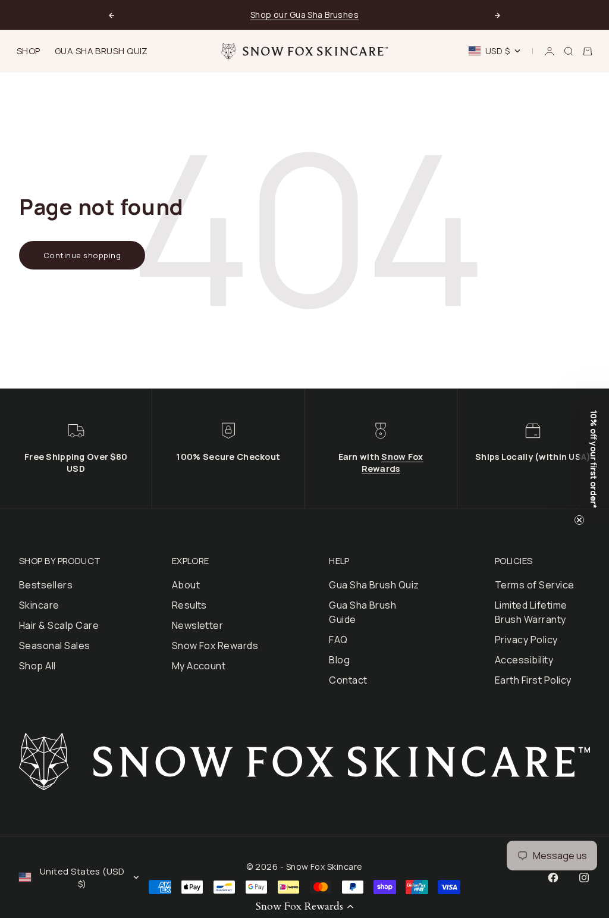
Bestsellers (46, 584)
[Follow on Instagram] (584, 877)
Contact (348, 680)
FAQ (338, 639)
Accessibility (524, 659)
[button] (304, 906)
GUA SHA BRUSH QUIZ (101, 51)
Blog (339, 659)
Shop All (37, 665)
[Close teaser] (579, 520)
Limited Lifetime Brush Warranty (531, 612)
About (186, 584)
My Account (199, 665)
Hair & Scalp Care (59, 625)
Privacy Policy (526, 639)
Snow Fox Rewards (392, 462)
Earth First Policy (533, 680)
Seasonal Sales (54, 645)
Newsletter (198, 625)
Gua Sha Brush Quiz (374, 584)
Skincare (39, 605)
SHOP (28, 51)
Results (189, 605)
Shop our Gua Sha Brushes (304, 14)
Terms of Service (535, 584)
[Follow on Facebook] (553, 877)
